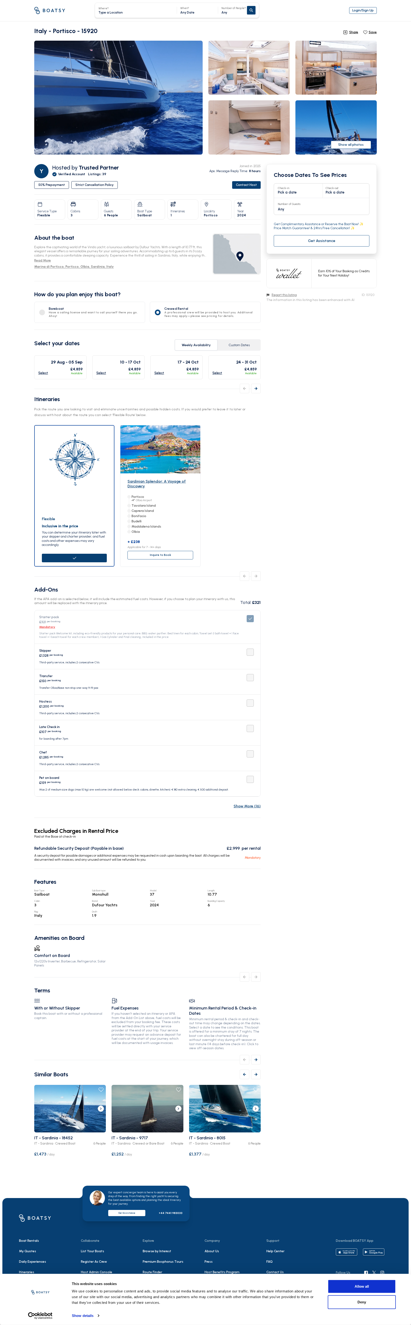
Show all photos (351, 145)
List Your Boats (92, 1251)
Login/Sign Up (363, 10)
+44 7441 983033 (170, 1213)
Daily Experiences (32, 1262)
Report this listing (284, 295)
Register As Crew (94, 1262)
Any (233, 10)
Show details (82, 1316)
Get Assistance (126, 1212)
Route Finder (152, 1272)
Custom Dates (239, 345)
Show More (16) (247, 806)
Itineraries (26, 1272)
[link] (237, 254)
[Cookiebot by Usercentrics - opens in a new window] (40, 1315)
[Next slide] (101, 1109)
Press (209, 1262)
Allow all (362, 1286)
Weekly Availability (196, 345)
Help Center (275, 1251)
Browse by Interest (157, 1251)
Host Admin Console (96, 1272)
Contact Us (275, 1272)
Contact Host (246, 185)
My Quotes (27, 1251)
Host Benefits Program (222, 1272)
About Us (212, 1251)
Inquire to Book (160, 555)
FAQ (269, 1262)
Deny (361, 1302)
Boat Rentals (29, 1241)
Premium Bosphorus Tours (163, 1262)
